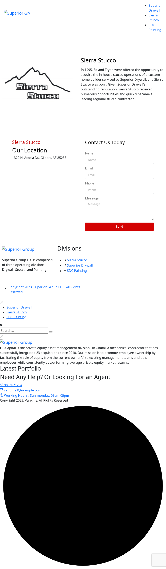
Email (89, 168)
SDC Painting (77, 270)
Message (92, 198)
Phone (89, 183)
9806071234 (12, 385)
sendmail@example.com (22, 390)
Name (89, 153)
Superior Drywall (80, 265)
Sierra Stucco (77, 260)
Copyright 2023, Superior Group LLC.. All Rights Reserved (44, 289)
